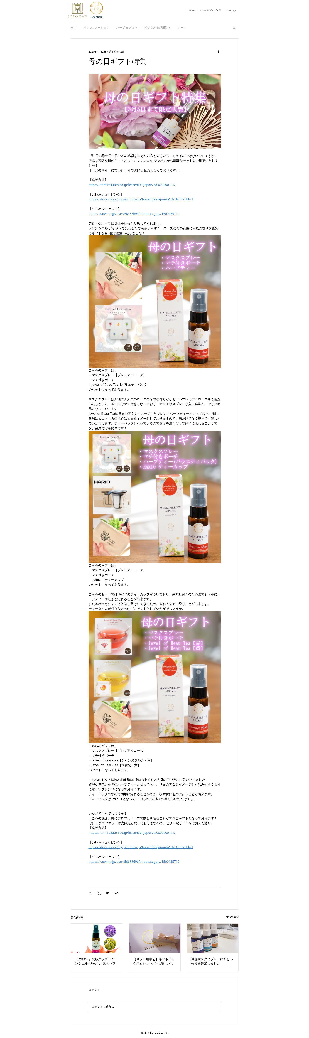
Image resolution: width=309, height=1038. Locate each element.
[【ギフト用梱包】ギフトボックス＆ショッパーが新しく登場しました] (154, 938)
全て (73, 27)
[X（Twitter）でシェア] (99, 893)
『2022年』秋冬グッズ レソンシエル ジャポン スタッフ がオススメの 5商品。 (95, 961)
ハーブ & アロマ (126, 27)
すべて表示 (232, 917)
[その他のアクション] (219, 51)
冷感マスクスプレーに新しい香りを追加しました (212, 961)
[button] (234, 27)
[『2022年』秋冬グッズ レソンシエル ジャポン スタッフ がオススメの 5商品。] (96, 938)
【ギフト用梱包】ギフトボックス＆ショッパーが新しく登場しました (154, 961)
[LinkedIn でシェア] (107, 893)
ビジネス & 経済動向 (157, 27)
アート (182, 27)
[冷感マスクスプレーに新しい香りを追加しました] (213, 938)
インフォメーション (96, 27)
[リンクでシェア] (116, 893)
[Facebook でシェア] (90, 893)
